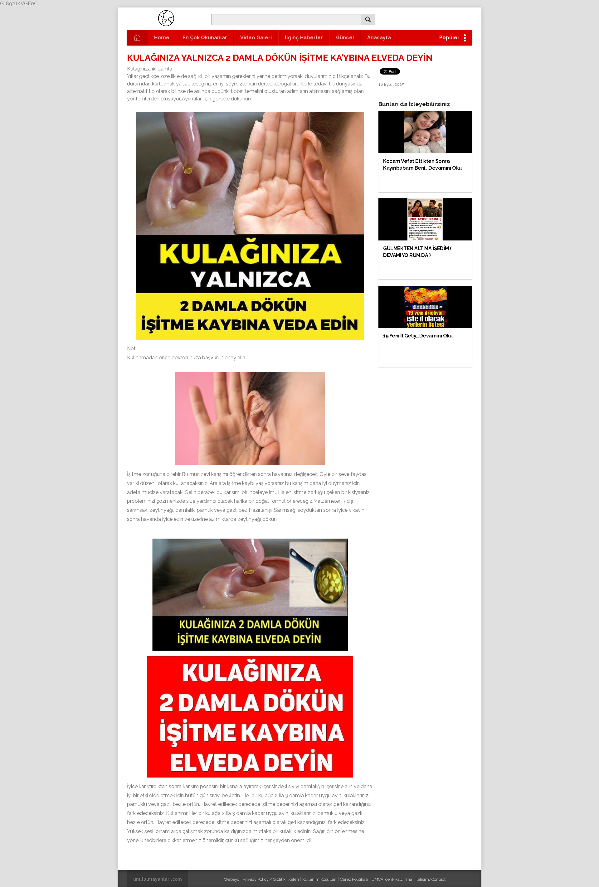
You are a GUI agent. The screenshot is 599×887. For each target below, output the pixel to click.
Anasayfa (379, 38)
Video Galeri (256, 38)
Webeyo (231, 879)
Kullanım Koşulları (319, 879)
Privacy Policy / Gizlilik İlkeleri (271, 879)
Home (161, 38)
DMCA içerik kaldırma (392, 879)
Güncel (345, 38)
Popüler (449, 38)
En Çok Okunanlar (205, 38)
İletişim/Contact (431, 879)
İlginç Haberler (304, 38)
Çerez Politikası (354, 879)
